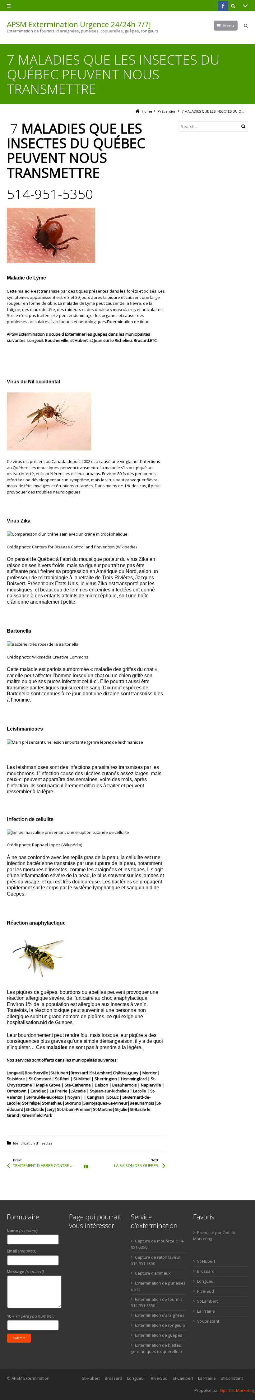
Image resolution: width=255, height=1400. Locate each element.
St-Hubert (206, 1261)
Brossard (206, 1271)
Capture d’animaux (153, 1273)
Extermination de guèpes (158, 1335)
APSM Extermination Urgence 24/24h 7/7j (79, 24)
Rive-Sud (205, 1291)
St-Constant (208, 1321)
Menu (228, 25)
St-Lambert (207, 1301)
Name (22, 1230)
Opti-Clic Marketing (237, 1390)
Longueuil (206, 1281)
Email (21, 1251)
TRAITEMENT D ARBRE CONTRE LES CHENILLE (49, 1165)
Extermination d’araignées (159, 1315)
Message (25, 1271)
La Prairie (206, 1311)
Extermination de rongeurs (160, 1325)
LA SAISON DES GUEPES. (136, 1165)
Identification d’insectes (32, 1143)
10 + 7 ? (30, 1316)
